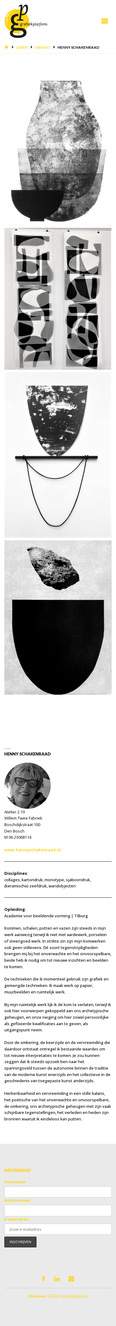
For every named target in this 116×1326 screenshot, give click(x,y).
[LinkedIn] (56, 1279)
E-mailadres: (17, 1219)
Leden (22, 47)
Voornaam (15, 1182)
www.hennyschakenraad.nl (32, 850)
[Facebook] (43, 1279)
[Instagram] (71, 1279)
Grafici (42, 47)
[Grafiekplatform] (25, 20)
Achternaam (17, 1200)
